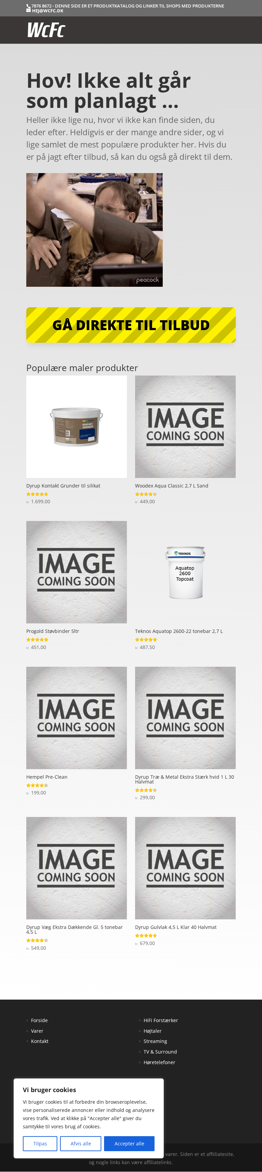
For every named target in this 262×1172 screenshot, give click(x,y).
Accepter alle (129, 1143)
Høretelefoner (159, 1062)
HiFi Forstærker (161, 1020)
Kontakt (39, 1041)
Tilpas (40, 1143)
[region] (89, 1118)
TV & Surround (160, 1051)
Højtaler (153, 1031)
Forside (39, 1020)
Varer (37, 1031)
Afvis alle (81, 1143)
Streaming (155, 1041)
